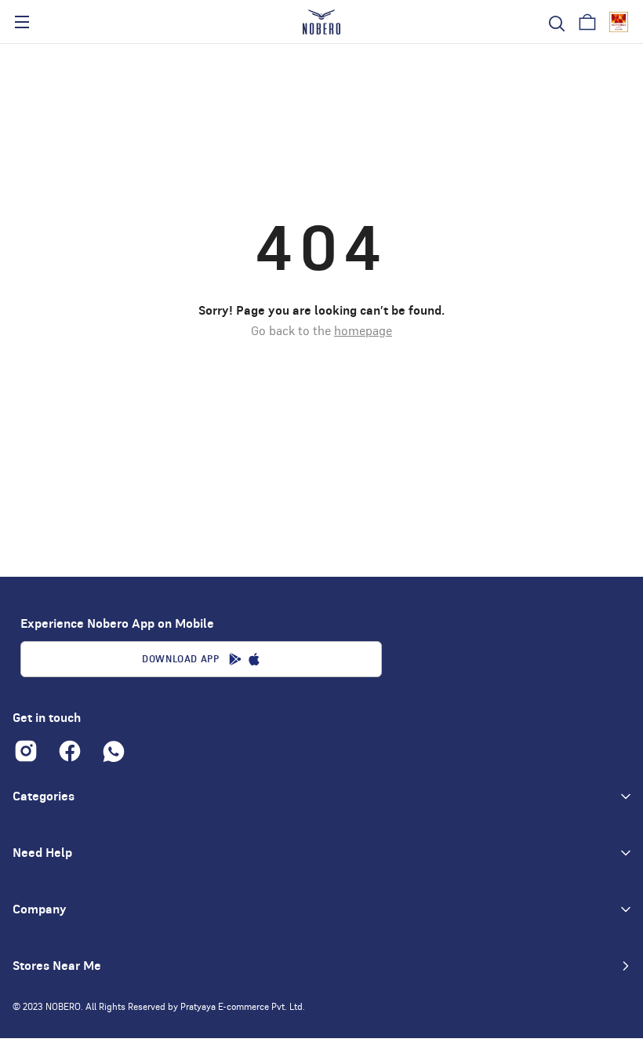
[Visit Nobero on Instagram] (26, 751)
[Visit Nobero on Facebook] (70, 751)
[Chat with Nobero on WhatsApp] (114, 751)
